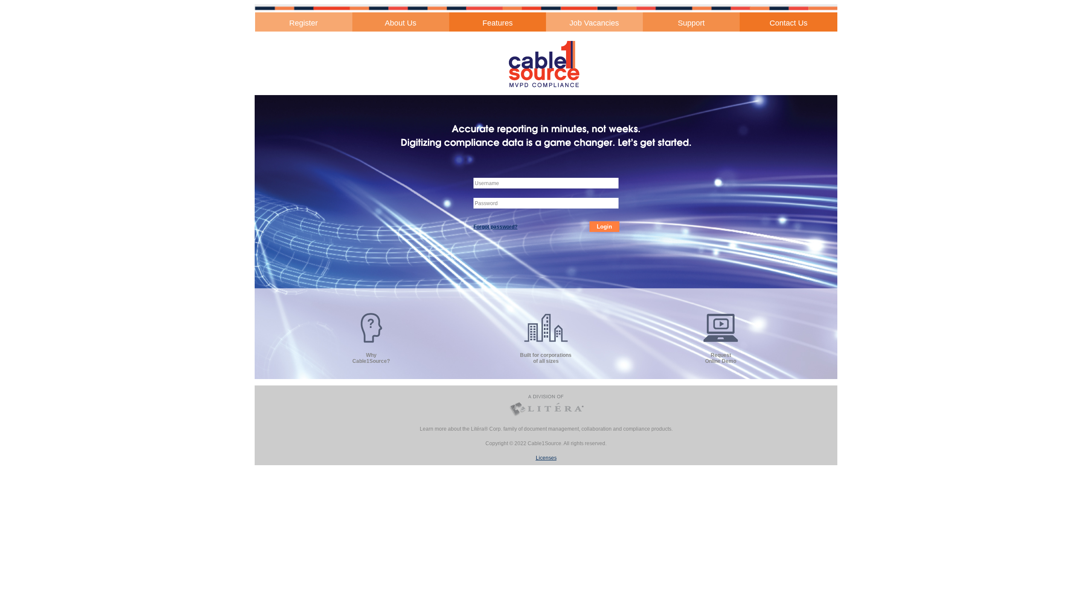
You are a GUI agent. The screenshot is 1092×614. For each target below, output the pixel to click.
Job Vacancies (594, 23)
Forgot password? (495, 227)
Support (691, 23)
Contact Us (788, 23)
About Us (400, 23)
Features (497, 23)
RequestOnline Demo (720, 358)
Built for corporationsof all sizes (546, 358)
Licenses (546, 458)
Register (303, 23)
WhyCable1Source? (371, 358)
